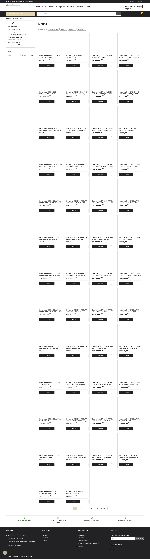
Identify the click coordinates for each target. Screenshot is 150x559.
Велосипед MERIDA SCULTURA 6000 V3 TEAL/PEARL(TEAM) (102, 384)
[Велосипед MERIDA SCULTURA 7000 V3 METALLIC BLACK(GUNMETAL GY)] (50, 371)
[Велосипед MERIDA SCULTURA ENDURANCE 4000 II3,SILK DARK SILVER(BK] (50, 299)
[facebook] (112, 549)
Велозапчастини (82, 540)
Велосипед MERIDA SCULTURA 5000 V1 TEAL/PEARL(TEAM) (102, 420)
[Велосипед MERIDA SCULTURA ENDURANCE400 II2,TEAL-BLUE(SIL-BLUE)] (50, 226)
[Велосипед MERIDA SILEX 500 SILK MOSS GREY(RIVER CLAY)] (50, 117)
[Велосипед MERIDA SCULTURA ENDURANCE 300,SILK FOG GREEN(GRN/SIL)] (50, 335)
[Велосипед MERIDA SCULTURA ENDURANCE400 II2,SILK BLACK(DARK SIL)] (77, 226)
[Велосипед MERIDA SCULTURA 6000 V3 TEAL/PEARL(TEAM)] (103, 371)
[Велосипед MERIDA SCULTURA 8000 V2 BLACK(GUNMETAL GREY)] (130, 335)
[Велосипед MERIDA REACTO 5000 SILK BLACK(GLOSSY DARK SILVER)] (130, 444)
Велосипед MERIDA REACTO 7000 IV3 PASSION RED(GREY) (76, 457)
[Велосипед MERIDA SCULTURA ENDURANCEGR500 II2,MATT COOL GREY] (130, 153)
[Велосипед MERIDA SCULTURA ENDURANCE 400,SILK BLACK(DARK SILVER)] (103, 299)
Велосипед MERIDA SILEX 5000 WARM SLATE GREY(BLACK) (76, 93)
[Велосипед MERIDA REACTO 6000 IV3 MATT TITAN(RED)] (103, 444)
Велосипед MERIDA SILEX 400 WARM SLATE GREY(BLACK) (76, 130)
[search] (118, 13)
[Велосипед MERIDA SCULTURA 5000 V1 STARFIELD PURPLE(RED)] (130, 408)
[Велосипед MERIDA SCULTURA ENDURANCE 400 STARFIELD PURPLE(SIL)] (130, 299)
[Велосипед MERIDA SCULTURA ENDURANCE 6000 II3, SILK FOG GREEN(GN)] (130, 262)
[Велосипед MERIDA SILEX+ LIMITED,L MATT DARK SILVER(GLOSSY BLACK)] (50, 81)
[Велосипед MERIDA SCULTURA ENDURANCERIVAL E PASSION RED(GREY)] (103, 153)
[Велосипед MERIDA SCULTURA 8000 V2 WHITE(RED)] (103, 335)
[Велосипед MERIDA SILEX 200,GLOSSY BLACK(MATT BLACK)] (130, 117)
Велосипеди (81, 535)
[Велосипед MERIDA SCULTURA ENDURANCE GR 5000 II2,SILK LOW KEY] (50, 262)
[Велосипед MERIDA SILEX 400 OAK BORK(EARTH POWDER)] (103, 117)
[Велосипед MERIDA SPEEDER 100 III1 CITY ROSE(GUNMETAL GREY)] (130, 44)
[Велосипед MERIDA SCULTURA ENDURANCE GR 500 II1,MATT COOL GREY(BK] (103, 262)
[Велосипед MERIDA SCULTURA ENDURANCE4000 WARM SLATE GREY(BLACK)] (50, 190)
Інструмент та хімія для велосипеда (88, 543)
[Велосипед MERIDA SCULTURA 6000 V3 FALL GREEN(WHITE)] (77, 408)
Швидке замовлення (56, 65)
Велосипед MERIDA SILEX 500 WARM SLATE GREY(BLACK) (129, 93)
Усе (97, 508)
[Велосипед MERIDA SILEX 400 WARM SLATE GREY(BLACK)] (77, 117)
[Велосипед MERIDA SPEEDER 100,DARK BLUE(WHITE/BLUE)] (77, 44)
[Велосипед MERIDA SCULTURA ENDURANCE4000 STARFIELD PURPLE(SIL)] (77, 190)
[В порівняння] (60, 65)
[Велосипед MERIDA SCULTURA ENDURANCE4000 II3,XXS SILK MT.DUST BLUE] (103, 190)
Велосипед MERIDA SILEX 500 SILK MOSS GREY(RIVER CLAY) (50, 130)
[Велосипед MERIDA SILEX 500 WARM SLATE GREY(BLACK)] (130, 81)
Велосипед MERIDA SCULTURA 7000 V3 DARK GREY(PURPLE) (76, 384)
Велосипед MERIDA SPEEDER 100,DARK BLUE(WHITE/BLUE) (76, 57)
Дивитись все (79, 546)
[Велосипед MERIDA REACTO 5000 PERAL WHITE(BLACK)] (50, 480)
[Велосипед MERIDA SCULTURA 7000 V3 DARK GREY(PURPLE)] (77, 371)
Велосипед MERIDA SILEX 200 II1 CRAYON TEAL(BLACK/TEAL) (50, 166)
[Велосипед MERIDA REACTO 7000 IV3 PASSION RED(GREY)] (77, 444)
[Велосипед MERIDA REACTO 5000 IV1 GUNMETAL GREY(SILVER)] (77, 480)
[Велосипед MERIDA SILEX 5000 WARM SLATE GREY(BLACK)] (77, 81)
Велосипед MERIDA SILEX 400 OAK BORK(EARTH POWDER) (102, 130)
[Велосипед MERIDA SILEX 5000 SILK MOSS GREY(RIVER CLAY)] (103, 81)
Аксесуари (81, 538)
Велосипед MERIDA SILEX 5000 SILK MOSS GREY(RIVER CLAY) (102, 93)
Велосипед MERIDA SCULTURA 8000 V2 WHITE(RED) (102, 348)
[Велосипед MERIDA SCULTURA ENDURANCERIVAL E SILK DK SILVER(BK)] (77, 153)
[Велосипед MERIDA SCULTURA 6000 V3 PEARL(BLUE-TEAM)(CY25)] (130, 371)
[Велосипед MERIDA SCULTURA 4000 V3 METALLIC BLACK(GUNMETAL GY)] (50, 444)
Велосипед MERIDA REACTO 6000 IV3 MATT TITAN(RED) (102, 457)
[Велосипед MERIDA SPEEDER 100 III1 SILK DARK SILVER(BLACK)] (103, 44)
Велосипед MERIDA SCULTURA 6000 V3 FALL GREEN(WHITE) (76, 420)
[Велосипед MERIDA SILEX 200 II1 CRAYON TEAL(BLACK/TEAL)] (50, 153)
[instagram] (116, 549)
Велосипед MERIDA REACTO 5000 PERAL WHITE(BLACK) (49, 493)
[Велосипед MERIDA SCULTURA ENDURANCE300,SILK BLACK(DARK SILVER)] (130, 226)
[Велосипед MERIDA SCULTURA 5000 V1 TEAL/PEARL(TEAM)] (103, 408)
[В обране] (60, 35)
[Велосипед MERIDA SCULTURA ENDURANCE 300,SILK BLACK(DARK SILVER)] (77, 335)
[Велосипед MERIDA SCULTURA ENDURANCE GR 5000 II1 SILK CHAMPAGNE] (77, 262)
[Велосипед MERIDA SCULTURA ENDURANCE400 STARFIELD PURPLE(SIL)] (130, 190)
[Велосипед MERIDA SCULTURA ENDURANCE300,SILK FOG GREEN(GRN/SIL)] (103, 226)
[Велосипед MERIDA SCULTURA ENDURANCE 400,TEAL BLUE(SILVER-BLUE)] (77, 299)
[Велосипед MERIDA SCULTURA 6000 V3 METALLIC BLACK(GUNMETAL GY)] (50, 408)
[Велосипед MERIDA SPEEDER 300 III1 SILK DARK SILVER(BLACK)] (50, 44)
